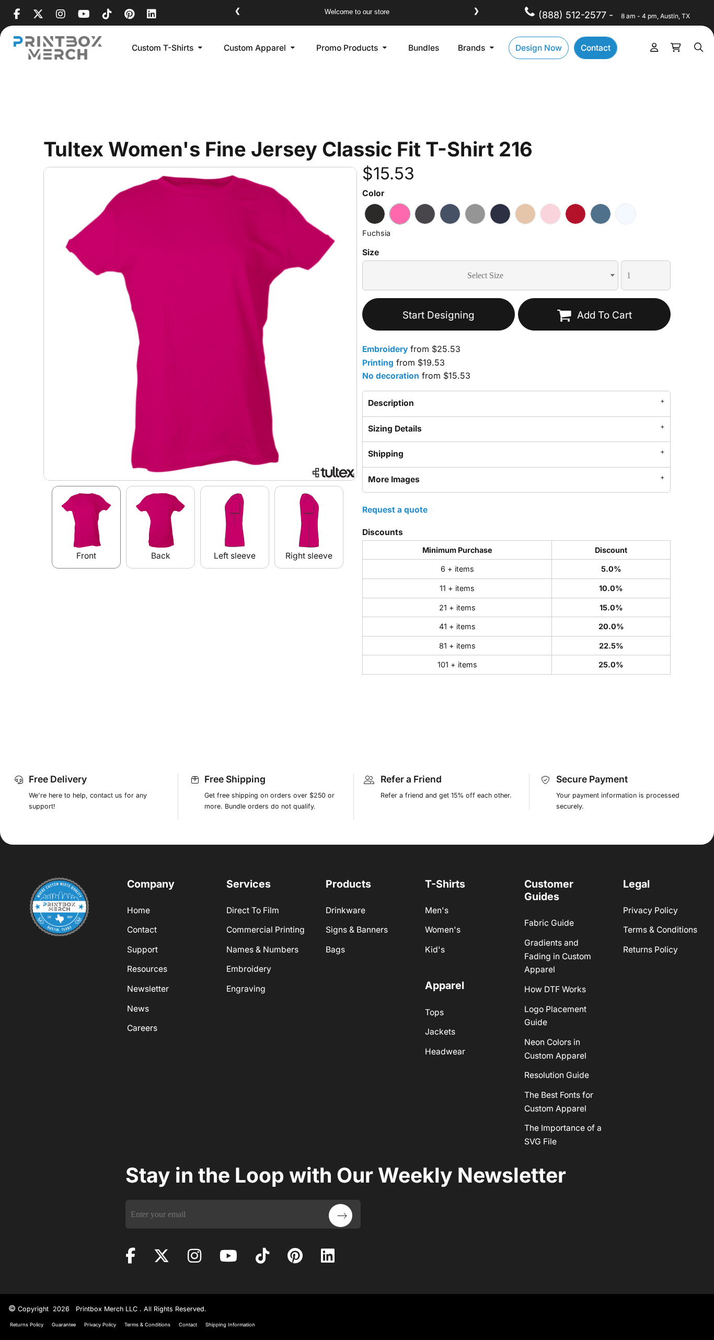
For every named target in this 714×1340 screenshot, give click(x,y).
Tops (434, 1012)
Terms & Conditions (660, 930)
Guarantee (64, 1324)
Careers (142, 1028)
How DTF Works (555, 989)
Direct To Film (252, 910)
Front (86, 556)
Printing (378, 363)
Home (138, 910)
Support (142, 950)
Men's (436, 910)
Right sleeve (308, 556)
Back (160, 556)
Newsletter (148, 989)
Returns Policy (650, 950)
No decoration (390, 376)
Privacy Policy (650, 910)
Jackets (440, 1032)
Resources (147, 969)
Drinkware (345, 910)
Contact (142, 930)
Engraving (246, 989)
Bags (335, 950)
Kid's (435, 950)
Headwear (445, 1052)
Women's (442, 930)
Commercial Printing (265, 930)
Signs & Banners (357, 930)
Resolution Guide (556, 1075)
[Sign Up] (340, 1215)
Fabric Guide (549, 923)
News (138, 1009)
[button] (168, 48)
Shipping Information (230, 1324)
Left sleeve (235, 556)
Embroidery (385, 349)
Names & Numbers (262, 950)
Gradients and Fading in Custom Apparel (557, 956)
